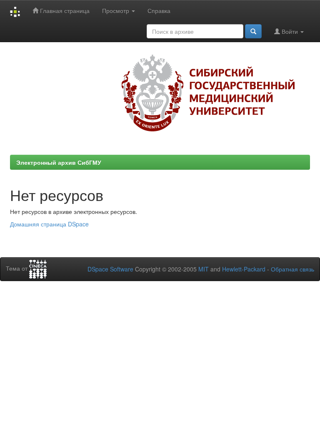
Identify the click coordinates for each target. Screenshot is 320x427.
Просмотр (116, 10)
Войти (290, 31)
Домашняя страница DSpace (49, 224)
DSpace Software (110, 269)
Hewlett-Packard (243, 269)
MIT (203, 269)
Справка (159, 10)
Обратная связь (292, 269)
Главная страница (64, 10)
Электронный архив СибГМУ (58, 162)
